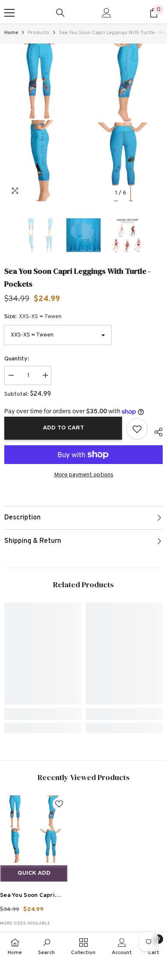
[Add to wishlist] (137, 429)
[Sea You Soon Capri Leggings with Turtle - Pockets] (34, 829)
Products (38, 32)
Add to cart (63, 428)
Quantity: (16, 359)
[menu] (9, 13)
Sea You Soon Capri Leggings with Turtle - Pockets (32, 897)
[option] (83, 122)
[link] (42, 714)
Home (11, 32)
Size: (33, 316)
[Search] (60, 13)
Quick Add (34, 873)
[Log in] (106, 12)
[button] (138, 193)
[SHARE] (155, 431)
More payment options (83, 475)
